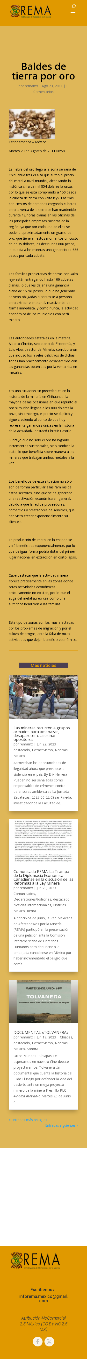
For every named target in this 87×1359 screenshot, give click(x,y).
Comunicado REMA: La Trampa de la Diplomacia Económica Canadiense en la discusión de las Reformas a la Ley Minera (43, 877)
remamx (31, 86)
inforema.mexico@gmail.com (43, 1298)
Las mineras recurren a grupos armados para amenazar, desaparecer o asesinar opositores (42, 733)
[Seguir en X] (49, 1341)
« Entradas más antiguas (28, 1119)
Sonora (32, 1048)
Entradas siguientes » (61, 1125)
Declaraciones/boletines (32, 899)
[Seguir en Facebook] (38, 1341)
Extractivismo (42, 750)
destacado (22, 750)
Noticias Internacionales (32, 905)
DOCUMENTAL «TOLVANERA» (41, 1032)
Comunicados (24, 893)
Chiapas (66, 1037)
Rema (31, 910)
